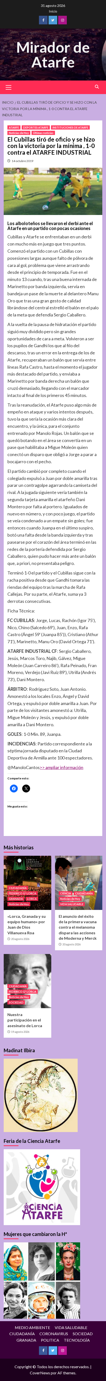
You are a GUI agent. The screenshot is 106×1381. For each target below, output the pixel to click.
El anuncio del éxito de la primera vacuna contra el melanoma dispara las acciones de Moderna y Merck (78, 927)
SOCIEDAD (16, 1002)
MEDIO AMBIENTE (32, 1327)
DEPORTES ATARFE (35, 127)
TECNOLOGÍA (77, 1340)
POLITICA (50, 1340)
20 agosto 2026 (20, 938)
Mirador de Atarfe (53, 54)
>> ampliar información (61, 767)
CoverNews (40, 1372)
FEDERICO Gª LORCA (22, 893)
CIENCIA (65, 893)
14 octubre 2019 (22, 161)
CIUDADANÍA (18, 887)
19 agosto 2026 (20, 1031)
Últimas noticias (43, 132)
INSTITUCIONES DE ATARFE (70, 127)
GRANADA (16, 898)
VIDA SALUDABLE (71, 904)
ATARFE (14, 127)
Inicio (53, 11)
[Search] (97, 86)
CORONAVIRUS (53, 1333)
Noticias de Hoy (19, 132)
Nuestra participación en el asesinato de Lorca (24, 1020)
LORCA (32, 898)
